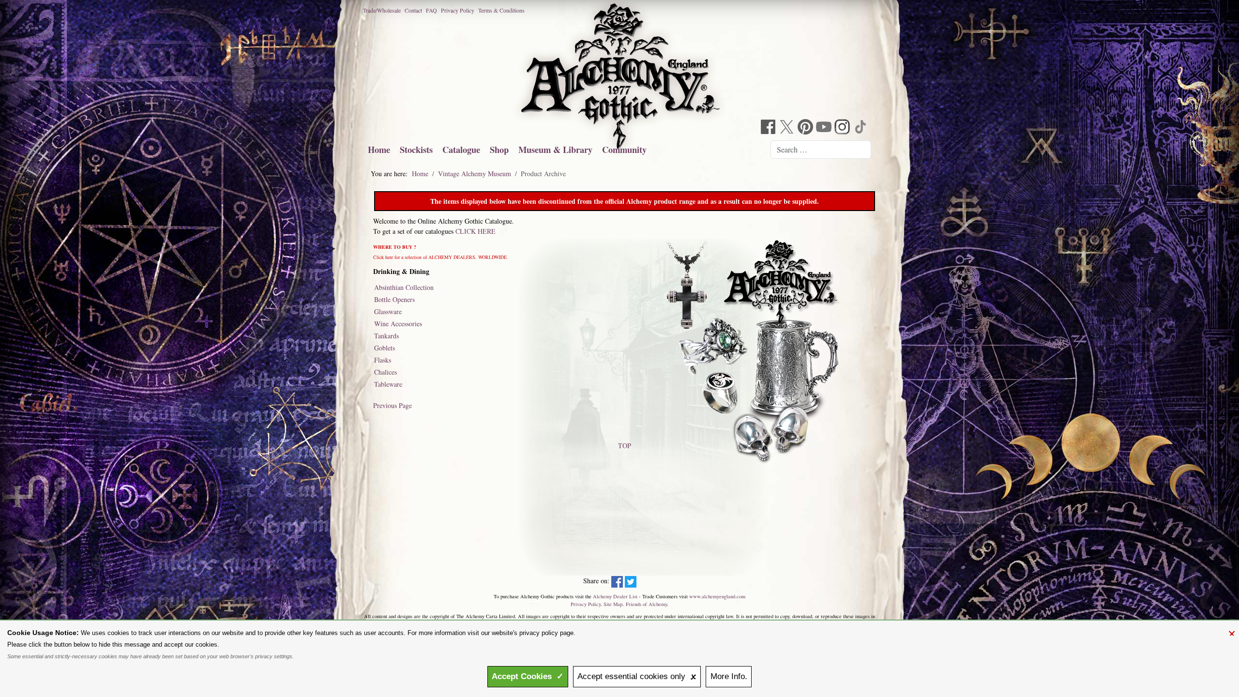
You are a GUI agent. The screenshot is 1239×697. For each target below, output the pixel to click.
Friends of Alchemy (646, 604)
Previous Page (392, 405)
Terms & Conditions (501, 10)
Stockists (416, 149)
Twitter (788, 128)
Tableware (388, 384)
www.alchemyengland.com (717, 596)
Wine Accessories (398, 323)
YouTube (824, 128)
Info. (728, 676)
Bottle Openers (394, 299)
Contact (413, 10)
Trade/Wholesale (382, 10)
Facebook (769, 128)
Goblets (384, 347)
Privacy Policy (457, 10)
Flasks (382, 359)
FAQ (431, 10)
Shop (499, 149)
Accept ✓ (527, 676)
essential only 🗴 (636, 676)
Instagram (843, 128)
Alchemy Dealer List (615, 596)
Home (379, 149)
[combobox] (821, 149)
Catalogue (461, 149)
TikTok (861, 128)
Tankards (386, 335)
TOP (624, 445)
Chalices (385, 372)
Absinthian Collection (404, 287)
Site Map (613, 604)
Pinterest (806, 128)
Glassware (388, 311)
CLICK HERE (475, 231)
